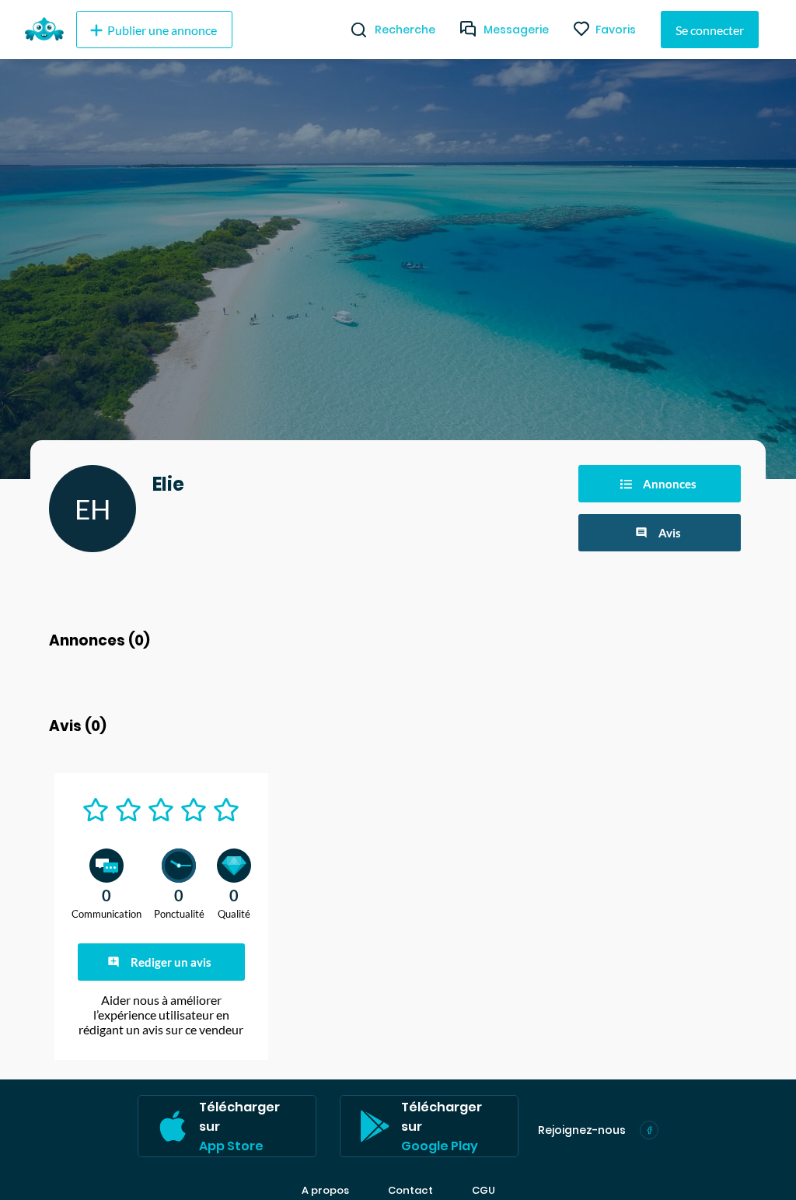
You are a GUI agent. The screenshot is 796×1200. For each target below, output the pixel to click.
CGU (483, 1190)
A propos (325, 1190)
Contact (410, 1190)
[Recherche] (352, 29)
